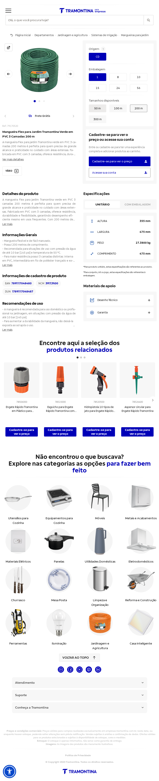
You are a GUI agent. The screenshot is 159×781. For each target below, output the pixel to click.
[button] (9, 771)
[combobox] (74, 20)
